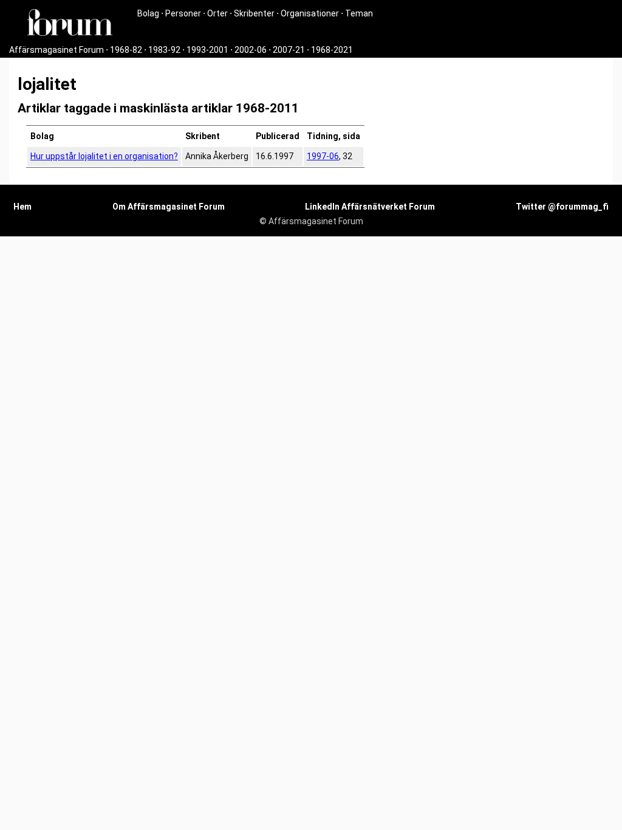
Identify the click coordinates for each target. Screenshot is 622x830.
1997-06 (323, 156)
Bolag (148, 13)
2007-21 (289, 50)
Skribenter (254, 13)
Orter (217, 13)
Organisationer (310, 13)
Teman (359, 13)
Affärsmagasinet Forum (56, 50)
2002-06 (250, 50)
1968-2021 (332, 50)
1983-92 (164, 50)
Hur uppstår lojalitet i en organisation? (104, 156)
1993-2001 (207, 50)
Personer (183, 13)
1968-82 (126, 50)
